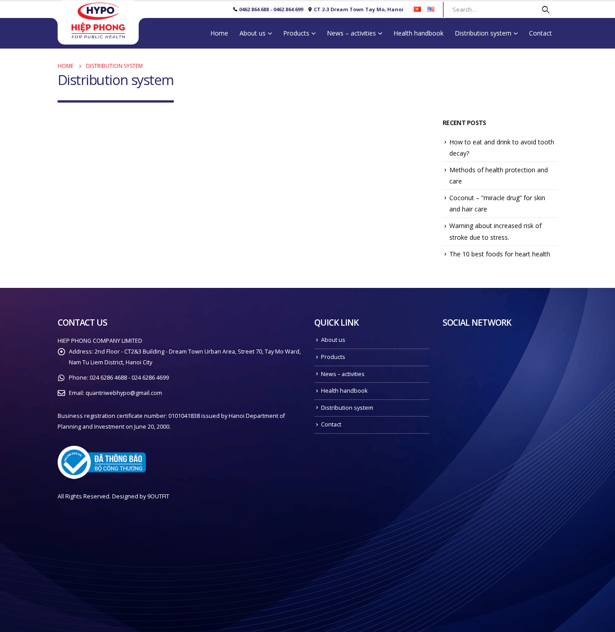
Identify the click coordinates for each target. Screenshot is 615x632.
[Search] (545, 9)
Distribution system (483, 33)
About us (253, 33)
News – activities (351, 33)
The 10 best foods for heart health (499, 254)
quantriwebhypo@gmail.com (124, 393)
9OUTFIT (158, 496)
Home (219, 33)
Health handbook (418, 33)
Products (296, 33)
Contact (540, 33)
